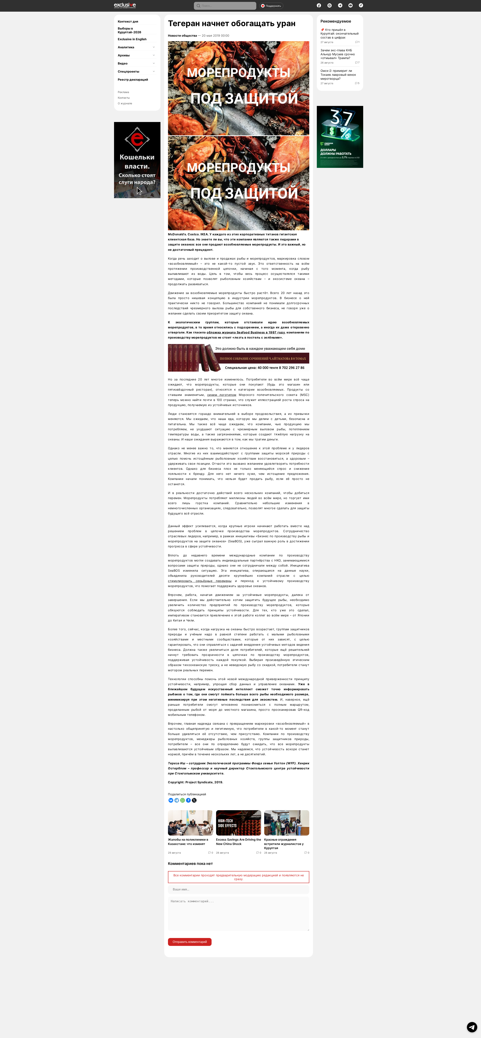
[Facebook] (319, 6)
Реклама (123, 92)
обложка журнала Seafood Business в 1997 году (246, 332)
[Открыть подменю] (154, 47)
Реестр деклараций (133, 79)
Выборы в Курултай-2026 (129, 30)
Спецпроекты (128, 71)
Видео (123, 63)
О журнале (125, 103)
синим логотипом (221, 395)
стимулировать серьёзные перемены (199, 581)
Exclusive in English (132, 39)
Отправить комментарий (190, 941)
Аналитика (126, 47)
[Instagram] (329, 6)
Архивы (124, 55)
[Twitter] (194, 800)
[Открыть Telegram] (472, 1027)
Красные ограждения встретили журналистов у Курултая (284, 844)
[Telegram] (340, 6)
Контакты (124, 97)
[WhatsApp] (182, 800)
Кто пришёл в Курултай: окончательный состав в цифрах (340, 33)
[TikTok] (361, 6)
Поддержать (273, 5)
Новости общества (182, 35)
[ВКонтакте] (171, 800)
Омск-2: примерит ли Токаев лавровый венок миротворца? (338, 74)
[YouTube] (350, 6)
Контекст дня (128, 21)
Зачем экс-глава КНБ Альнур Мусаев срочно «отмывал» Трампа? (338, 54)
